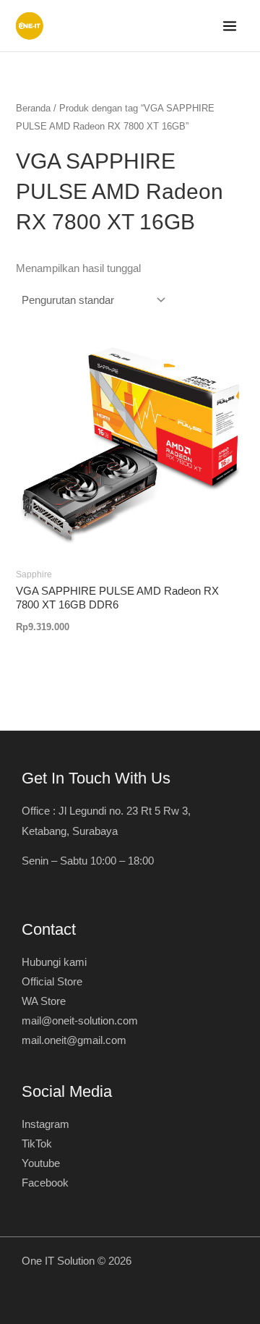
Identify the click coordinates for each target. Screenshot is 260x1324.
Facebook (45, 1183)
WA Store (44, 1001)
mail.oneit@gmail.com (74, 1040)
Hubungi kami (54, 962)
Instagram (45, 1124)
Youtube (41, 1163)
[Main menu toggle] (230, 26)
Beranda (33, 108)
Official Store (52, 982)
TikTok (37, 1144)
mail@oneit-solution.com (80, 1021)
